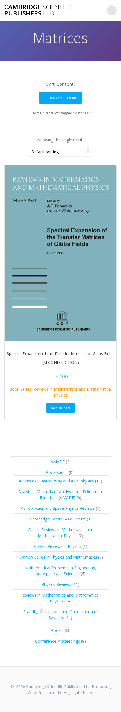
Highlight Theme (78, 692)
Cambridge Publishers (38, 10)
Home (37, 112)
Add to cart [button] (60, 408)
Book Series (20, 389)
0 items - (62, 98)
